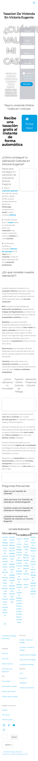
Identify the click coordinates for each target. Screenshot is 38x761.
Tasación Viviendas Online (33, 556)
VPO (21, 673)
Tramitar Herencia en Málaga (33, 569)
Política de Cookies (8, 691)
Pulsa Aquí (29, 126)
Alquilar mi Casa (26, 541)
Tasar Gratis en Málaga (28, 659)
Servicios (5, 658)
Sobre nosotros (7, 664)
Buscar (14, 737)
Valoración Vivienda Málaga (33, 542)
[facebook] (9, 725)
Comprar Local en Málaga (19, 579)
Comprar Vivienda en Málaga (19, 544)
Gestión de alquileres (27, 688)
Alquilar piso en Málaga (28, 655)
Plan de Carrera (7, 719)
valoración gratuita (10, 191)
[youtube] (14, 725)
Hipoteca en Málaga (33, 588)
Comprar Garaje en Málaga (19, 592)
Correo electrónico (27, 42)
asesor (11, 222)
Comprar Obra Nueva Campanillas (19, 617)
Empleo (4, 710)
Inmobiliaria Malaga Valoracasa (12, 752)
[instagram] (4, 725)
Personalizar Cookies (9, 686)
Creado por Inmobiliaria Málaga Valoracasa (15, 754)
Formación (6, 715)
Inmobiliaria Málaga (5, 540)
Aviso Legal (6, 681)
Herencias (23, 678)
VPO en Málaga (33, 580)
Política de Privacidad (9, 696)
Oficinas (5, 653)
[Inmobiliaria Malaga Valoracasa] (12, 5)
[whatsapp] (4, 729)
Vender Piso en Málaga (12, 550)
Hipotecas (23, 683)
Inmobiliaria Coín (5, 602)
